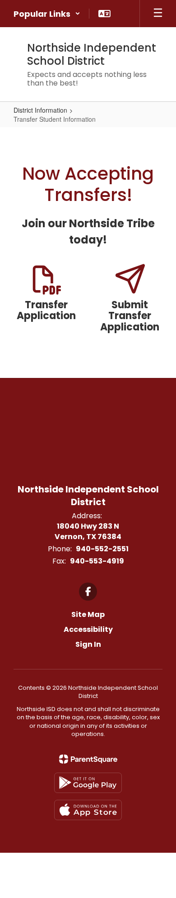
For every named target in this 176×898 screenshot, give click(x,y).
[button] (47, 13)
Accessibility (88, 629)
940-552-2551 (102, 549)
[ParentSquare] (88, 759)
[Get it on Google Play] (88, 783)
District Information (40, 110)
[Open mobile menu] (158, 13)
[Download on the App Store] (88, 810)
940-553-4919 (97, 561)
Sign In (88, 644)
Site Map (88, 614)
